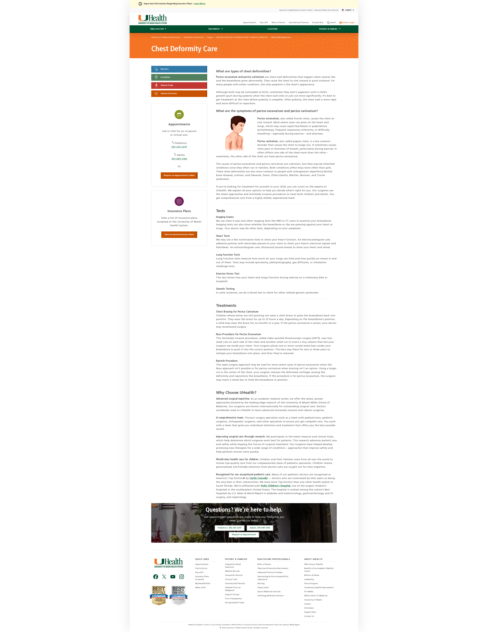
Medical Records (232, 571)
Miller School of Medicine (315, 596)
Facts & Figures (311, 584)
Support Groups (232, 595)
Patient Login (348, 23)
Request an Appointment (244, 535)
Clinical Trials (166, 85)
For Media (308, 592)
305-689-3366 (179, 159)
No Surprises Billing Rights (290, 625)
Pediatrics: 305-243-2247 (229, 528)
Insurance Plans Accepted (202, 578)
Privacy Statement (223, 625)
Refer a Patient (278, 23)
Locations (273, 29)
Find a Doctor (201, 568)
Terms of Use (209, 625)
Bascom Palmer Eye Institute (326, 10)
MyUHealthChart (202, 584)
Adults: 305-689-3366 (260, 528)
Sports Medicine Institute (268, 592)
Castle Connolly (258, 478)
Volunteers (309, 608)
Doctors (164, 69)
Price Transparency (233, 599)
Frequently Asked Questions (233, 566)
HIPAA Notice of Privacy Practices (244, 625)
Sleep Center (263, 588)
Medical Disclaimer (195, 625)
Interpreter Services (234, 575)
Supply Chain (310, 612)
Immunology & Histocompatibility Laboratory (272, 578)
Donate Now (317, 23)
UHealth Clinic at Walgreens (233, 589)
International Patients (299, 23)
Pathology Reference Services (270, 596)
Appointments (249, 23)
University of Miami (313, 600)
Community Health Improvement (319, 588)
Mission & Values (311, 575)
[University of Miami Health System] (152, 19)
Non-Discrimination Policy (268, 625)
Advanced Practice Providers (270, 573)
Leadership (309, 580)
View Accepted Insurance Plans (179, 235)
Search (333, 23)
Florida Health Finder (234, 603)
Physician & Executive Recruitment (272, 568)
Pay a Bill (264, 23)
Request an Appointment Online (179, 175)
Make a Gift (200, 588)
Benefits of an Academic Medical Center (318, 570)
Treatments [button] (214, 29)
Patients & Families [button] (328, 29)
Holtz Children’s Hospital (275, 486)
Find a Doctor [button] (157, 29)
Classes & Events (168, 94)
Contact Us (309, 616)
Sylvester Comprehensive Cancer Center (295, 10)
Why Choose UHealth (313, 564)
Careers (307, 604)
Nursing (260, 584)
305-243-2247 (179, 147)
